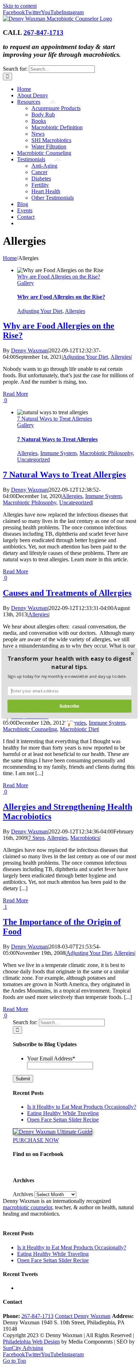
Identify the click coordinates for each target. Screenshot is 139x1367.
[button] (69, 662)
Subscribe (69, 706)
